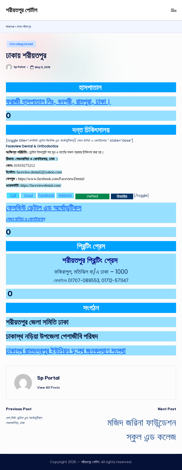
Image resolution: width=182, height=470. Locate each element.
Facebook (46, 195)
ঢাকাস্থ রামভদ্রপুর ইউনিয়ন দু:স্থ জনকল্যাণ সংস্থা (66, 350)
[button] (48, 387)
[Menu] (173, 10)
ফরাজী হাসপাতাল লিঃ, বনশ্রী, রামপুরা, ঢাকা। (58, 101)
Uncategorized (21, 44)
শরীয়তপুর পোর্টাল (21, 10)
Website (65, 195)
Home (10, 26)
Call (13, 195)
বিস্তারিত (122, 196)
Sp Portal (48, 378)
